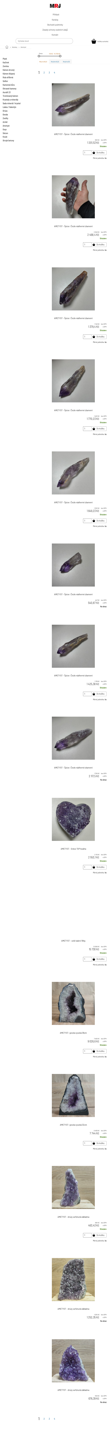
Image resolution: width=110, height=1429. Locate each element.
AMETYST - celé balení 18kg (73, 940)
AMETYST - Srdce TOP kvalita (73, 848)
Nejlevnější (55, 62)
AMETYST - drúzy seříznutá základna (73, 1216)
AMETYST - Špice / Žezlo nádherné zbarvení (73, 134)
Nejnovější (43, 62)
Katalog (14, 47)
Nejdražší (66, 62)
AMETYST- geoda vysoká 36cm (73, 1032)
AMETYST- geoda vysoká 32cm (73, 1124)
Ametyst (23, 47)
